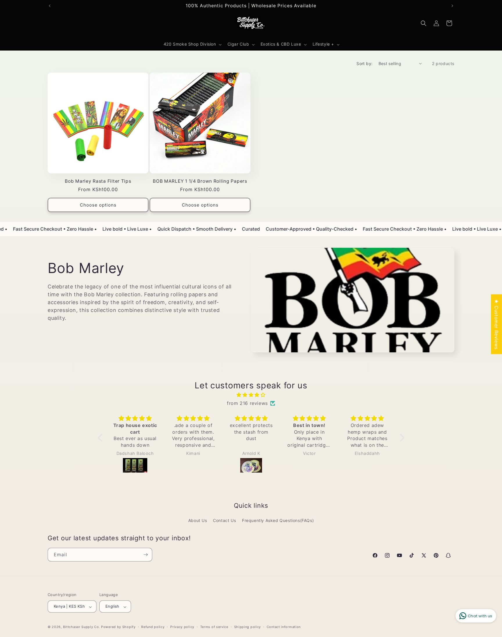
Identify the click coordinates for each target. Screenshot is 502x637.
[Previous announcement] (49, 5)
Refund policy (152, 627)
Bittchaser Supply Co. (81, 627)
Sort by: (364, 63)
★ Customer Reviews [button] (496, 324)
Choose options (98, 205)
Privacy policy (182, 627)
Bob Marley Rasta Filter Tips (98, 181)
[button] (192, 44)
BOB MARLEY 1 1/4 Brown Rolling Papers (200, 181)
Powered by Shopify (118, 627)
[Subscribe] (145, 554)
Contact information (284, 627)
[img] (251, 395)
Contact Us (224, 520)
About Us (197, 520)
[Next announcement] (452, 5)
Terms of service (214, 627)
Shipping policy (247, 627)
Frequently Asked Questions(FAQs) (278, 520)
